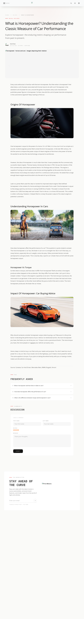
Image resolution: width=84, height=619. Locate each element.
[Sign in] (79, 3)
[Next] (75, 65)
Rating (15, 428)
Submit (18, 451)
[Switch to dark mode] (75, 3)
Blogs (15, 15)
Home (7, 15)
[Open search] (71, 3)
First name (16, 420)
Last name (46, 420)
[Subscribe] (35, 500)
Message (15, 433)
